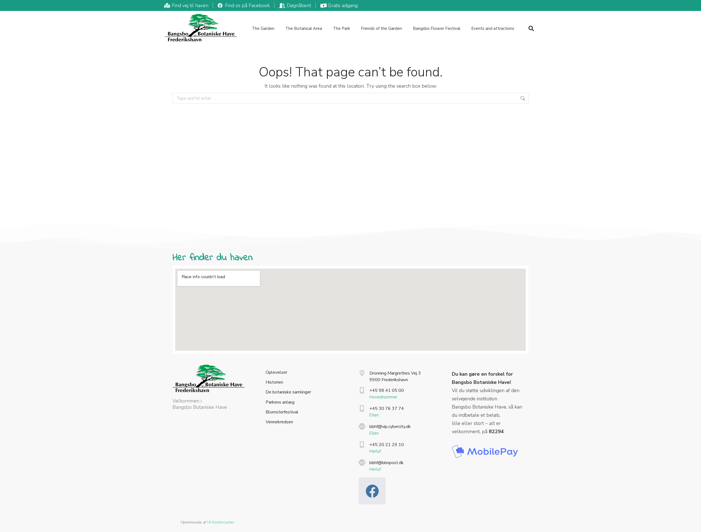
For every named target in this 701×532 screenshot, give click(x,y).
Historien (274, 382)
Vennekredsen (279, 422)
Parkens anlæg (280, 402)
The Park (341, 28)
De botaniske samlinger (288, 392)
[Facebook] (372, 491)
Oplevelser (276, 372)
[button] (531, 28)
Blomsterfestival (282, 412)
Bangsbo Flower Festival (436, 28)
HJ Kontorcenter (220, 522)
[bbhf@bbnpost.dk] (362, 462)
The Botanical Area (303, 28)
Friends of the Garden (381, 28)
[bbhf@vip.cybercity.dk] (362, 426)
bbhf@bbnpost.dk (386, 463)
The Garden (263, 28)
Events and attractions (492, 28)
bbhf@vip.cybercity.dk (390, 427)
